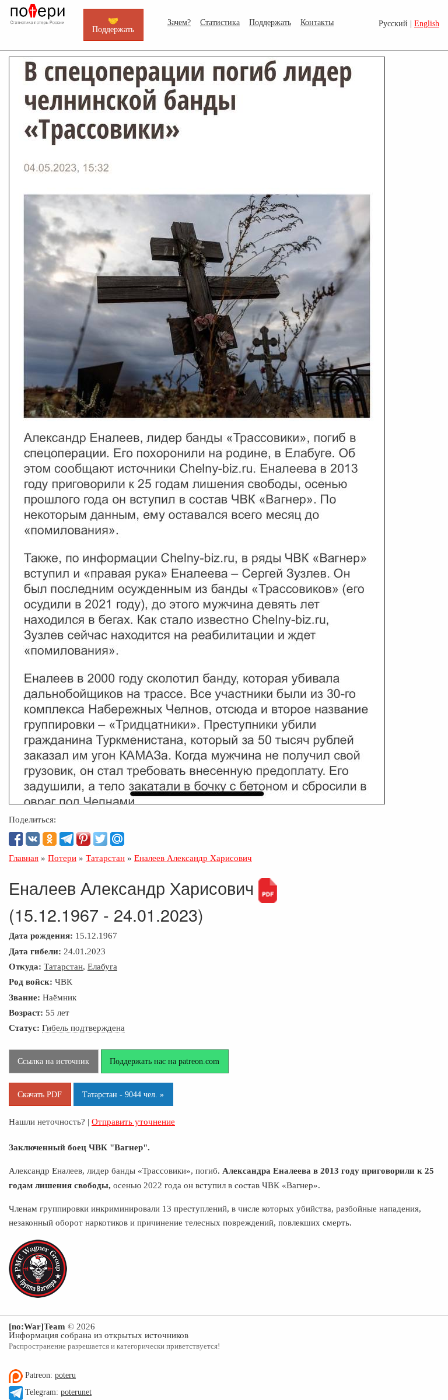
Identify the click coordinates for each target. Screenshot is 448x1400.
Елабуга (102, 966)
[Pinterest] (83, 839)
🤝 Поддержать (113, 24)
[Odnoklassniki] (50, 839)
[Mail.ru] (117, 839)
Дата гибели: (35, 951)
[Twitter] (100, 839)
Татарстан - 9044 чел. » (123, 1094)
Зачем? (179, 22)
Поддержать (270, 22)
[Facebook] (16, 839)
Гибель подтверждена (83, 1027)
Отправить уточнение (133, 1121)
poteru (65, 1375)
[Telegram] (67, 839)
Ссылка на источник (53, 1061)
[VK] (33, 839)
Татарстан (63, 966)
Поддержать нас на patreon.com (164, 1061)
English (426, 23)
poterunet (76, 1392)
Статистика (220, 22)
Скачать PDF (40, 1094)
